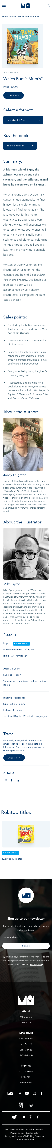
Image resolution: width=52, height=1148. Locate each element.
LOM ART (26, 1077)
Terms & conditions (25, 1139)
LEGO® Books (26, 1055)
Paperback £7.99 (16, 120)
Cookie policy (33, 1133)
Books (13, 16)
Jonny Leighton (14, 475)
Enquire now (14, 757)
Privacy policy (17, 1133)
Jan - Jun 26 (26, 1049)
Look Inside (13, 95)
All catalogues (26, 1038)
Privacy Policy (36, 964)
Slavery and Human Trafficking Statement (25, 1136)
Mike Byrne (11, 584)
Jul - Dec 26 (26, 1044)
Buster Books (26, 1082)
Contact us (26, 1022)
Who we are (26, 1017)
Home (5, 16)
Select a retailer (15, 145)
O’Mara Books (26, 1071)
